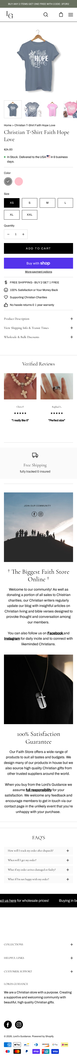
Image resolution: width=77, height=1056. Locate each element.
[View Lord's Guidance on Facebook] (8, 1025)
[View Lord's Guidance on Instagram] (19, 1025)
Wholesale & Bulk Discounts (21, 337)
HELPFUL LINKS (14, 958)
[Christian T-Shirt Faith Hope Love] (13, 109)
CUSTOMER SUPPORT (18, 971)
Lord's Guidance (22, 1036)
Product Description (16, 319)
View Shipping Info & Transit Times (26, 328)
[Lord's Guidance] (10, 15)
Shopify (49, 1036)
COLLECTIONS (13, 944)
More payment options (38, 271)
